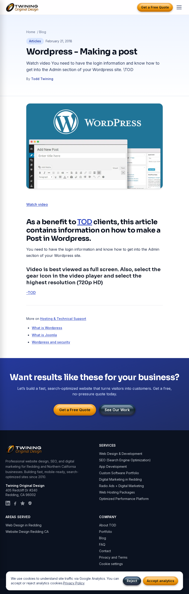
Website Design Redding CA (27, 532)
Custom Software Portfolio (119, 473)
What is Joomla (44, 335)
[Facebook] (15, 503)
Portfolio (105, 532)
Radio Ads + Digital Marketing (121, 486)
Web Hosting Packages (117, 492)
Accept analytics (160, 581)
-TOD (31, 292)
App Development (113, 466)
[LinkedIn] (8, 503)
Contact (105, 551)
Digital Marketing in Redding (120, 479)
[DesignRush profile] (30, 503)
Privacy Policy (74, 583)
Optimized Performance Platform (124, 499)
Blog (42, 32)
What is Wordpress (47, 328)
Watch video (37, 204)
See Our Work (117, 409)
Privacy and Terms (113, 557)
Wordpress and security (51, 342)
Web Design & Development (120, 454)
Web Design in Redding (23, 525)
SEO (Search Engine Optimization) (125, 460)
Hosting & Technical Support (63, 319)
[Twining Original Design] (22, 7)
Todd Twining (42, 79)
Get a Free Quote (155, 7)
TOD (84, 222)
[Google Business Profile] (22, 503)
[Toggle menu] (179, 7)
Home (30, 32)
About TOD (107, 525)
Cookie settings (111, 564)
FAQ (102, 544)
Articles (35, 41)
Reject (132, 581)
